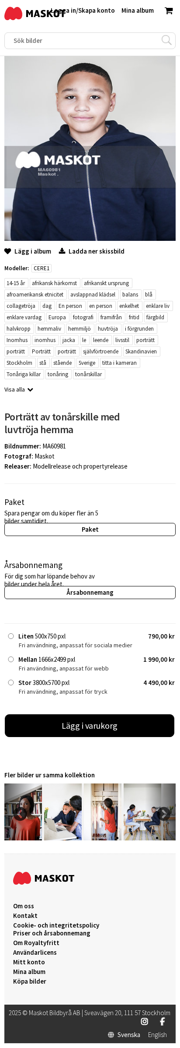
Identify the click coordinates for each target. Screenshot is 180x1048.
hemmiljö (79, 328)
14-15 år (16, 283)
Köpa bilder (29, 981)
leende (100, 340)
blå (148, 294)
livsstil (122, 340)
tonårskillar (88, 374)
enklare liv (158, 306)
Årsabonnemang (90, 592)
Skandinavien (141, 351)
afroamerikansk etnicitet (35, 294)
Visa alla (14, 389)
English (157, 1035)
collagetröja (21, 306)
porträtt (145, 340)
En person (70, 306)
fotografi (83, 317)
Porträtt (41, 351)
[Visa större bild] (90, 238)
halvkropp (19, 328)
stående (62, 363)
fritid (134, 317)
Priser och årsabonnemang (51, 933)
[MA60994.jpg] (102, 838)
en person (100, 306)
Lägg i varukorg (90, 725)
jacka (68, 340)
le (84, 340)
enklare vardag (24, 317)
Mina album (29, 972)
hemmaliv (49, 328)
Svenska (129, 1035)
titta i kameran (119, 363)
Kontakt (25, 916)
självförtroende (100, 351)
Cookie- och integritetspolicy (56, 925)
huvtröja (108, 328)
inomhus (45, 340)
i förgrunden (139, 328)
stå (42, 363)
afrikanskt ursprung (106, 283)
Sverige (87, 363)
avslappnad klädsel (92, 294)
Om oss (23, 906)
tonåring (58, 374)
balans (130, 294)
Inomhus (17, 340)
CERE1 (41, 268)
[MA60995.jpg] (63, 838)
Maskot (45, 456)
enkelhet (129, 306)
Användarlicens (35, 952)
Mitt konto (29, 962)
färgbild (155, 317)
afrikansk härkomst (54, 283)
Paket (90, 529)
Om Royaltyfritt (36, 943)
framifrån (111, 317)
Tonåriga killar (24, 374)
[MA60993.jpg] (142, 838)
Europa (57, 317)
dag (47, 306)
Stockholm (19, 363)
